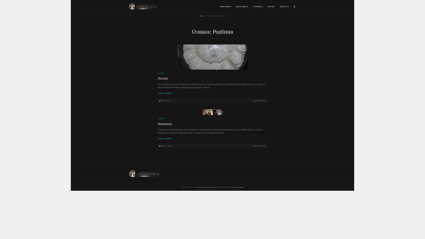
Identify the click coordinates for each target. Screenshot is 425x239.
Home (201, 16)
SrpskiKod (200, 187)
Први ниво (224, 7)
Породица (165, 124)
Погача (163, 78)
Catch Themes (237, 187)
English (283, 7)
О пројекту (258, 7)
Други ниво (241, 7)
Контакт (271, 7)
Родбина (161, 73)
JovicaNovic (261, 100)
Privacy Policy (212, 187)
